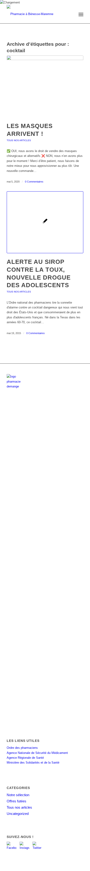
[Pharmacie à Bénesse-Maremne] (37, 14)
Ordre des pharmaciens (22, 747)
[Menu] (80, 14)
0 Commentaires (34, 181)
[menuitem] (80, 14)
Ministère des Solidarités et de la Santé (33, 762)
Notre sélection (18, 795)
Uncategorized (18, 814)
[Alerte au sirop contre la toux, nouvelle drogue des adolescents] (45, 222)
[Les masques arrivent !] (45, 86)
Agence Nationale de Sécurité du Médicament (37, 753)
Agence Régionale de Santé (25, 757)
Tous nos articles (19, 140)
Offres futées (16, 801)
